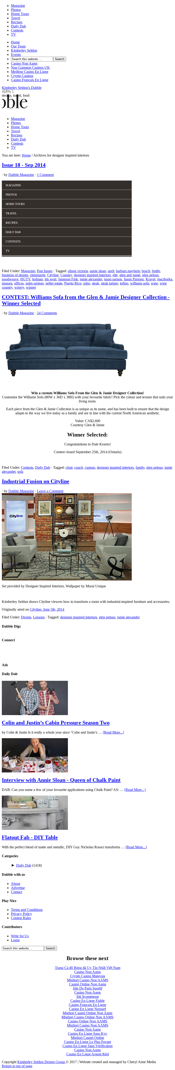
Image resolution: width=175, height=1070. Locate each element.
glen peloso (150, 275)
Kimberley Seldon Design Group (41, 1062)
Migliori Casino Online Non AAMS (87, 1017)
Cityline (53, 275)
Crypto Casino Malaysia (87, 976)
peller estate (54, 283)
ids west (50, 279)
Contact (16, 892)
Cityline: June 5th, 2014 (47, 609)
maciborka (164, 279)
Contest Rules (21, 918)
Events (16, 54)
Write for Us (20, 936)
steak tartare (109, 283)
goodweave (10, 279)
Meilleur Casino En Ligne (29, 72)
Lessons (39, 617)
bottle (156, 271)
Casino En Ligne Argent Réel (87, 1054)
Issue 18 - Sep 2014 (24, 165)
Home (15, 42)
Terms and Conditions (27, 910)
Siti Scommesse (87, 996)
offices (19, 283)
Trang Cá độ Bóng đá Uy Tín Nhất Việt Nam (87, 968)
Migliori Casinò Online (87, 1038)
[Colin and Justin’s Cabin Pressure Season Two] (35, 714)
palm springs (35, 283)
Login (15, 940)
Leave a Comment (50, 491)
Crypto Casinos (22, 76)
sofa (20, 472)
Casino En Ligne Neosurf (87, 1009)
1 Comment (45, 175)
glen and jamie (129, 275)
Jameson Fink (68, 279)
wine (154, 283)
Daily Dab (18, 26)
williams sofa (139, 283)
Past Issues (44, 271)
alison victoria (78, 271)
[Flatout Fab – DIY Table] (35, 828)
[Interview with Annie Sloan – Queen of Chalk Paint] (35, 771)
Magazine (18, 6)
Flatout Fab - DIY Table (30, 837)
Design (26, 617)
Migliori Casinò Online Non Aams (87, 1013)
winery (19, 287)
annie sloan (98, 271)
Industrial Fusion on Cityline (35, 481)
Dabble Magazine (21, 175)
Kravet (150, 279)
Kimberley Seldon (24, 50)
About (15, 884)
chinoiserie (37, 275)
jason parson (113, 279)
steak (95, 283)
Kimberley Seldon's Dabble (21, 88)
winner (31, 287)
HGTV (25, 279)
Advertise (18, 888)
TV (13, 34)
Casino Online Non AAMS (87, 1021)
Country (66, 275)
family (140, 467)
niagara (7, 283)
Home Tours (20, 14)
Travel (15, 18)
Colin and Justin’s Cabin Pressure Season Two (56, 723)
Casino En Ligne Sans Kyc (87, 1033)
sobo (86, 283)
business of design (15, 275)
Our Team (18, 46)
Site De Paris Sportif (87, 988)
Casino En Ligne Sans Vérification (87, 1046)
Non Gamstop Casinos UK (30, 67)
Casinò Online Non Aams (87, 984)
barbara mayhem (128, 271)
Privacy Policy (21, 914)
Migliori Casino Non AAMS (87, 980)
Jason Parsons (134, 279)
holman (37, 279)
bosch (146, 271)
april (111, 271)
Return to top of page (17, 1066)
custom (90, 467)
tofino (124, 283)
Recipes (16, 22)
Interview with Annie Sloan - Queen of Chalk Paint (61, 780)
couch (78, 467)
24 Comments (47, 313)
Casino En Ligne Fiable (87, 1001)
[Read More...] (113, 732)
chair (69, 467)
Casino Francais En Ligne (29, 80)
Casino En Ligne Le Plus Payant (87, 1042)
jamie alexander (91, 279)
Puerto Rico (72, 283)
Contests (17, 30)
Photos (16, 10)
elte (115, 275)
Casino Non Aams (24, 63)
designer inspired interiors (92, 275)
